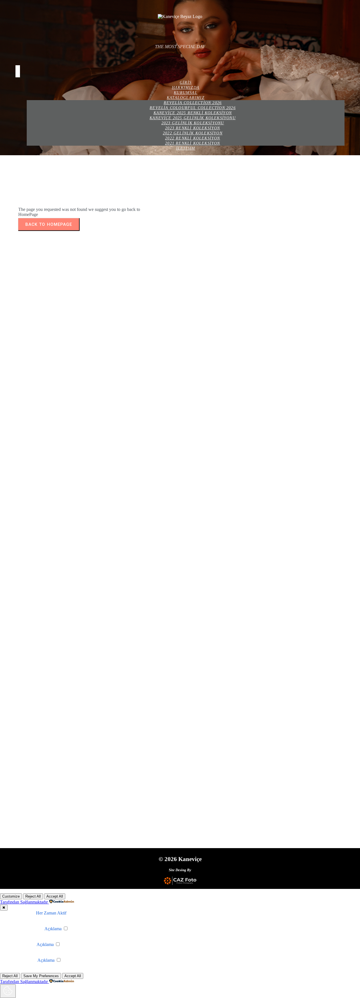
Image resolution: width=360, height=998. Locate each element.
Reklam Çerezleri (21, 960)
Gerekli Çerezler (20, 913)
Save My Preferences (41, 976)
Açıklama (53, 928)
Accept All (54, 896)
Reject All (33, 896)
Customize (11, 896)
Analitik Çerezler (20, 944)
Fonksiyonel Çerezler (25, 928)
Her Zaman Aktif (51, 913)
